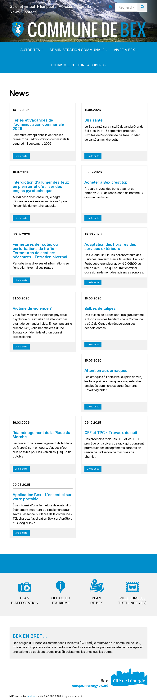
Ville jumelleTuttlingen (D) (132, 600)
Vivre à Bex (125, 50)
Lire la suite (21, 156)
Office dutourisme (60, 600)
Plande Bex (96, 600)
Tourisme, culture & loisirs (78, 65)
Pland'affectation (24, 600)
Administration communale (77, 50)
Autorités (30, 50)
